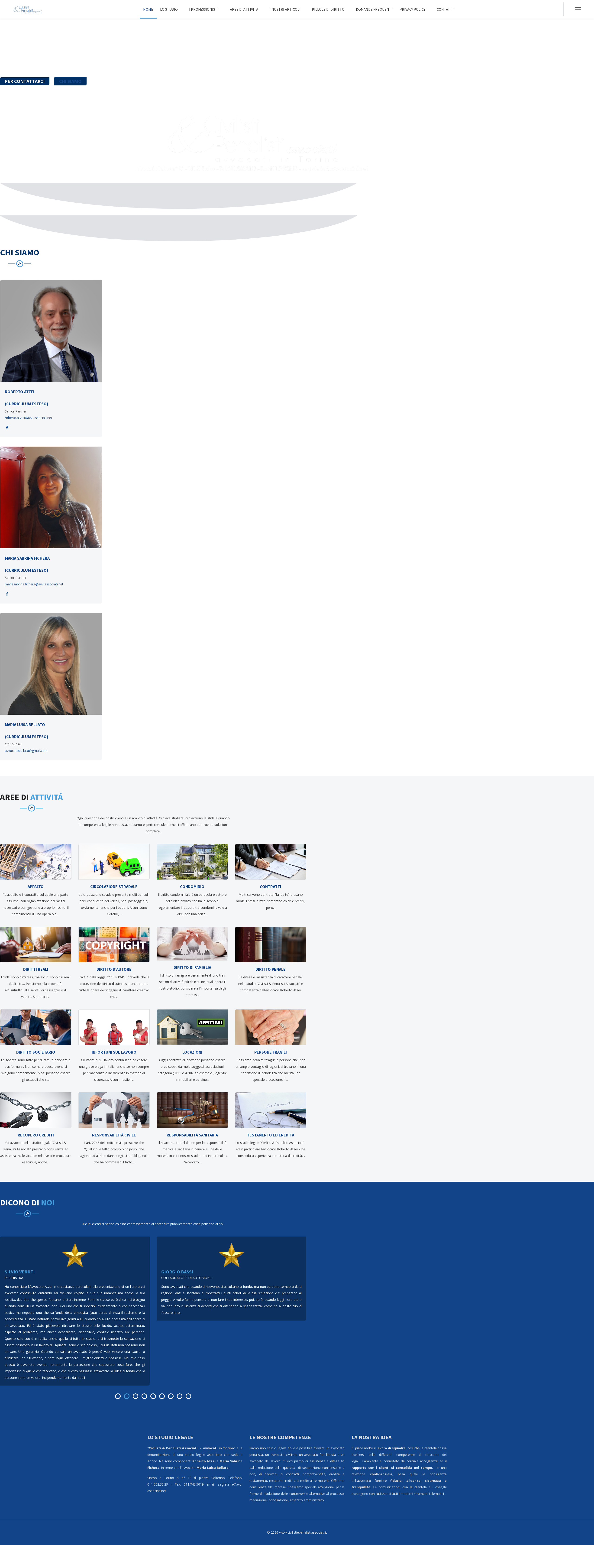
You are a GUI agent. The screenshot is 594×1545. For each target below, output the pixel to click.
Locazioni (192, 1052)
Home (148, 9)
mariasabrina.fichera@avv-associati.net (34, 584)
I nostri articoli (285, 9)
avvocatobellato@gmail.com (26, 750)
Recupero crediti (36, 1135)
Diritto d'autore (114, 969)
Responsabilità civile (114, 1135)
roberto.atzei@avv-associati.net (28, 417)
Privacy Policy (412, 9)
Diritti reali (35, 969)
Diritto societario (35, 1052)
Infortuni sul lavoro (114, 1052)
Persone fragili (270, 1052)
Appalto (36, 886)
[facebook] (7, 427)
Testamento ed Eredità (270, 1135)
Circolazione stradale (114, 886)
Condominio (192, 886)
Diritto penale (270, 969)
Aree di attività (244, 9)
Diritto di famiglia (192, 967)
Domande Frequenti (374, 9)
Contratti (270, 886)
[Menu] (578, 9)
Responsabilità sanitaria (192, 1135)
